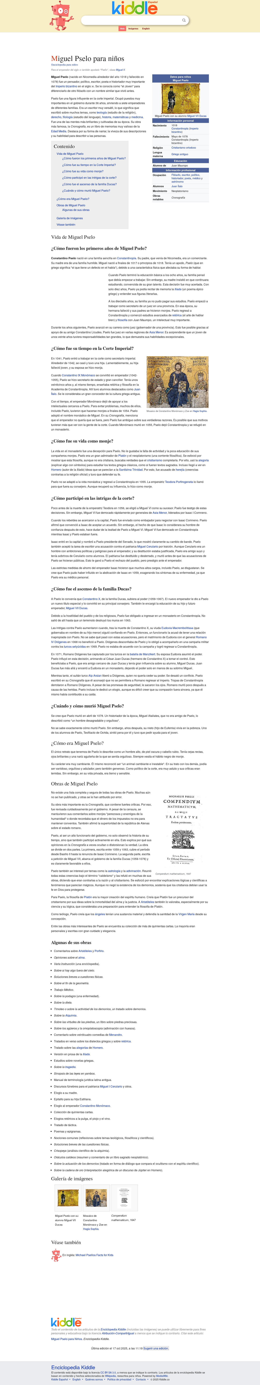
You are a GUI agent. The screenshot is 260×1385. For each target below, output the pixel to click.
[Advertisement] (130, 42)
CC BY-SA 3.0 (108, 1372)
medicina (137, 117)
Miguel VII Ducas (196, 116)
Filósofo (176, 175)
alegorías (82, 1048)
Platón (122, 456)
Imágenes (133, 28)
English (146, 28)
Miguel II (120, 69)
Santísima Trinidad (131, 470)
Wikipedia (110, 1376)
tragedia (70, 1067)
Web (122, 28)
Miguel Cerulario (147, 546)
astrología (114, 871)
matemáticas (121, 117)
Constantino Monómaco (95, 1106)
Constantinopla (180, 128)
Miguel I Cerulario (111, 1086)
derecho (56, 117)
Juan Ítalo (177, 186)
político (195, 175)
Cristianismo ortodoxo (184, 147)
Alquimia (70, 1015)
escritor (186, 175)
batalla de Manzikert (142, 654)
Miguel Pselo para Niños (66, 1339)
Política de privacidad (119, 1379)
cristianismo (154, 460)
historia (106, 117)
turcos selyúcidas (75, 646)
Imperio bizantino (66, 86)
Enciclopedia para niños (64, 64)
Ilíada (178, 289)
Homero (56, 470)
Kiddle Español (59, 1379)
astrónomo (178, 181)
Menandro (115, 1035)
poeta (188, 178)
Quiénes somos (94, 1379)
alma (81, 957)
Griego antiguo (180, 154)
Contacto (141, 1379)
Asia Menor (156, 332)
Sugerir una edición (155, 1348)
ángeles (100, 914)
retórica (177, 315)
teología (102, 112)
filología (68, 117)
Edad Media (58, 131)
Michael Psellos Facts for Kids (94, 1255)
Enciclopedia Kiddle (113, 1329)
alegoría (203, 460)
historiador (177, 178)
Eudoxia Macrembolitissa (177, 628)
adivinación (133, 871)
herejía (180, 470)
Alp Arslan (95, 675)
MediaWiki (162, 1376)
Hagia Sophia (200, 411)
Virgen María (186, 914)
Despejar (177, 20)
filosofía (122, 320)
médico (196, 178)
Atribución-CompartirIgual (118, 1333)
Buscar (184, 20)
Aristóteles (147, 902)
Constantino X (91, 599)
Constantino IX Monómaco (78, 375)
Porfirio (99, 951)
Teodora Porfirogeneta (179, 482)
